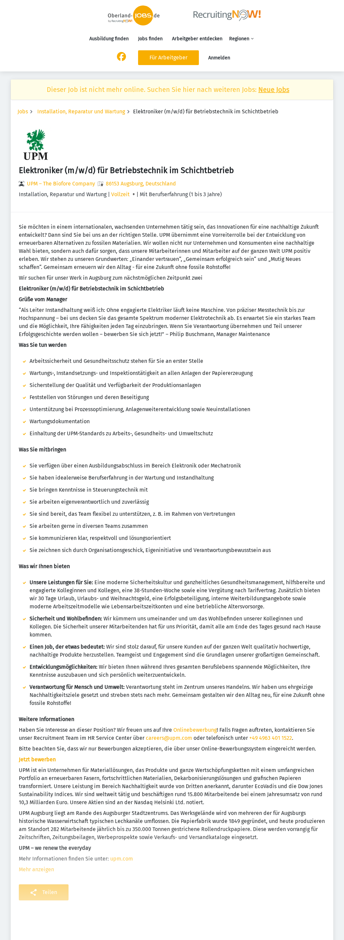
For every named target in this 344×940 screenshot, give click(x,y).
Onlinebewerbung (195, 730)
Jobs (22, 111)
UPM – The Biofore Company (61, 183)
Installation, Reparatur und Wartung (81, 111)
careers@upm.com (169, 738)
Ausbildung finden (109, 39)
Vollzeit (120, 194)
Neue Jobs (273, 90)
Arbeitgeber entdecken (197, 39)
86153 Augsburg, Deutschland (141, 183)
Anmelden (219, 58)
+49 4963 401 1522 (270, 738)
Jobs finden (150, 39)
